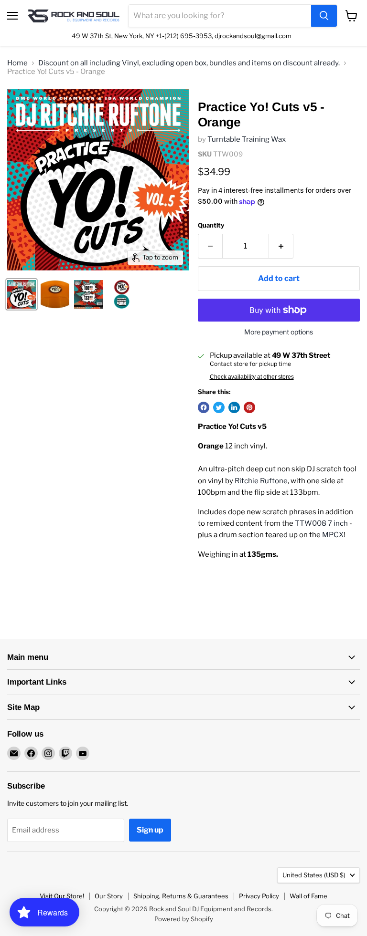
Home (17, 63)
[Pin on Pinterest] (249, 407)
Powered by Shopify (183, 919)
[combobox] (220, 16)
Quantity (211, 225)
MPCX (333, 534)
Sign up (150, 829)
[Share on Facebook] (203, 407)
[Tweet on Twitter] (219, 407)
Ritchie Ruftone (261, 481)
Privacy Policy (259, 896)
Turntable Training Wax (246, 139)
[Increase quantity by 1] (281, 246)
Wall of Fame (308, 896)
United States (313, 875)
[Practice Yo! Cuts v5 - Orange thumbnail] (21, 294)
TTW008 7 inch (321, 523)
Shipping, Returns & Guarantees (180, 896)
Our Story (109, 896)
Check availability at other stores (252, 377)
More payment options (278, 332)
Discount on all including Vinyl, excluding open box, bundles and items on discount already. (189, 63)
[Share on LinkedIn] (234, 407)
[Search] (324, 16)
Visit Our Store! (62, 896)
